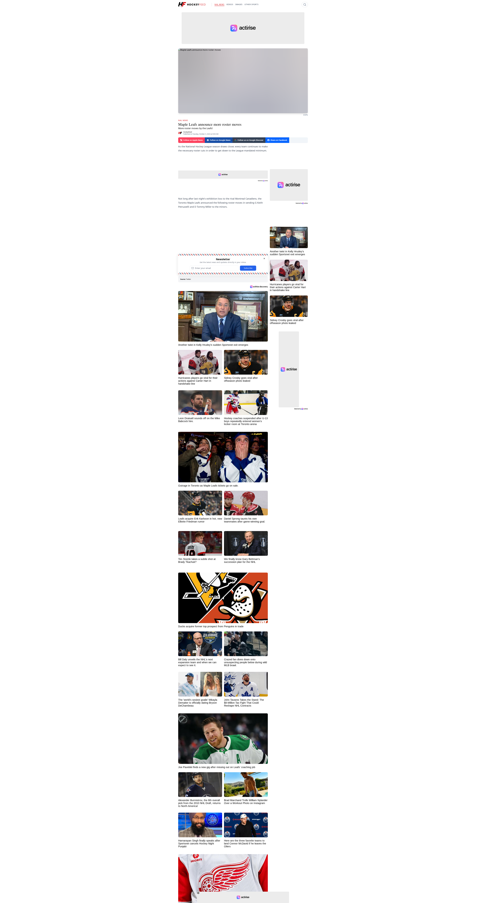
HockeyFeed (187, 132)
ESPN (305, 115)
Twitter (188, 279)
